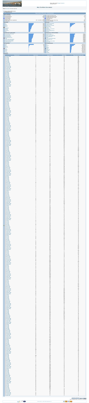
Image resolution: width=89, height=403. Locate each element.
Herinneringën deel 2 (8, 35)
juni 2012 (7, 266)
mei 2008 (7, 327)
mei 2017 (7, 193)
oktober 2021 (8, 128)
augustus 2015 (8, 219)
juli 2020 (7, 146)
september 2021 (8, 129)
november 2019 (8, 156)
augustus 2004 (8, 382)
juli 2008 (7, 324)
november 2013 (8, 245)
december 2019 (8, 155)
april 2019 (7, 165)
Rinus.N (6, 25)
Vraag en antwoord (49, 24)
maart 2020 (8, 151)
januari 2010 (8, 302)
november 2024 (8, 82)
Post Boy (6, 29)
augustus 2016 (8, 204)
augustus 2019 (8, 160)
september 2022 (8, 114)
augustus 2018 (8, 175)
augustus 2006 (8, 353)
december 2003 (8, 392)
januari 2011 (8, 287)
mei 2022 (7, 119)
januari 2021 (8, 139)
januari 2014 (8, 243)
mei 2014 (7, 238)
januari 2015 (8, 228)
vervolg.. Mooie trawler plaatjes (9, 39)
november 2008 (8, 319)
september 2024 (8, 84)
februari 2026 (8, 63)
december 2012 (8, 259)
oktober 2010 (8, 291)
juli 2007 (7, 339)
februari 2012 (8, 271)
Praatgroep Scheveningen (50, 23)
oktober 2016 (8, 202)
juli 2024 (7, 87)
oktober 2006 (8, 350)
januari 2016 (8, 213)
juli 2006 (7, 354)
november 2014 (8, 230)
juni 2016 (7, 207)
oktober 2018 (8, 172)
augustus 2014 (8, 234)
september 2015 (8, 218)
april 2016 (7, 209)
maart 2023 (8, 107)
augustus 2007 (8, 338)
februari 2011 (8, 286)
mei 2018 (7, 178)
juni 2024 (7, 88)
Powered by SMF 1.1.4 (40, 401)
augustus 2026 (8, 56)
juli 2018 (7, 176)
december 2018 (8, 170)
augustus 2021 (8, 130)
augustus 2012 (8, 264)
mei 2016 (7, 208)
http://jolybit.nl (8, 8)
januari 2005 (8, 376)
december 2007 (8, 333)
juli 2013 (7, 250)
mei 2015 (7, 223)
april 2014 (7, 239)
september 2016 (8, 203)
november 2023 (8, 97)
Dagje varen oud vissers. (8, 37)
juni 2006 (7, 355)
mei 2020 (7, 149)
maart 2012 (8, 270)
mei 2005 (7, 371)
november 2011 (8, 275)
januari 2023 (8, 109)
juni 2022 (7, 118)
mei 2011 (7, 282)
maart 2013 (8, 255)
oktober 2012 (8, 261)
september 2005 (8, 366)
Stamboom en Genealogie (50, 25)
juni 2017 (7, 192)
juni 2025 (7, 73)
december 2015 (8, 214)
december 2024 (8, 81)
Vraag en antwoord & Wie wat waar (10, 11)
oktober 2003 (8, 395)
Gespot (47, 40)
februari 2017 (8, 197)
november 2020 (8, 141)
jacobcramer (7, 30)
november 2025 (8, 67)
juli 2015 (7, 220)
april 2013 (7, 254)
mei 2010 (7, 297)
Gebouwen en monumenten (50, 28)
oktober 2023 (8, 98)
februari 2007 (8, 345)
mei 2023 (7, 104)
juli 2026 (7, 57)
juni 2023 (7, 103)
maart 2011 (7, 285)
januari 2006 (8, 361)
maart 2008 (8, 329)
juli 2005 (7, 369)
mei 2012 (7, 267)
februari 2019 (8, 167)
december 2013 (8, 244)
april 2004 (7, 387)
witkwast (6, 26)
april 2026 (7, 61)
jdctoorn (6, 49)
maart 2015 (8, 225)
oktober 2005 (8, 365)
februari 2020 (8, 152)
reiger (6, 24)
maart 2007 (8, 344)
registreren (62, 3)
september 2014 (8, 233)
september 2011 (8, 277)
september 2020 (8, 144)
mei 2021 (7, 134)
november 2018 (8, 171)
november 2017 (8, 186)
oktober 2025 (8, 68)
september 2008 (8, 322)
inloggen (59, 3)
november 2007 (8, 334)
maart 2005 (8, 374)
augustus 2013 (8, 249)
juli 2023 (7, 102)
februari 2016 (8, 212)
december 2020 (8, 140)
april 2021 (7, 135)
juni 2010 (7, 296)
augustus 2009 (8, 308)
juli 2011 (7, 280)
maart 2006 (8, 359)
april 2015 (7, 224)
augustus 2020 (8, 145)
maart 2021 (8, 136)
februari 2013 (8, 256)
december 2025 (8, 66)
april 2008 (7, 328)
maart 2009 (8, 314)
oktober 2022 (8, 113)
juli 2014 (7, 235)
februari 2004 (8, 390)
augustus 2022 (8, 115)
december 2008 (8, 318)
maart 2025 (8, 77)
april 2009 (7, 313)
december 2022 (8, 110)
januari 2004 (8, 391)
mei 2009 (7, 312)
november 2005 (8, 364)
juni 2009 (7, 311)
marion (6, 50)
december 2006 (8, 348)
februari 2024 (8, 93)
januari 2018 (8, 183)
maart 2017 (8, 196)
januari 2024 (8, 94)
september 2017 (8, 188)
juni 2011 (7, 281)
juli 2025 (7, 72)
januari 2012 (8, 272)
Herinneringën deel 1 (49, 39)
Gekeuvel (47, 31)
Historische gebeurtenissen (50, 30)
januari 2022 (8, 124)
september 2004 (8, 381)
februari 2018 (8, 182)
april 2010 (7, 298)
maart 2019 (8, 166)
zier (5, 23)
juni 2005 (7, 370)
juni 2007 (7, 340)
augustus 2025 (8, 71)
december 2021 (8, 125)
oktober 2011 (8, 276)
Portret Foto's (48, 29)
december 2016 (8, 199)
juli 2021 (7, 131)
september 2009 (8, 307)
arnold (6, 48)
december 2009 (8, 303)
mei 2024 (7, 89)
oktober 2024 (8, 83)
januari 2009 (8, 317)
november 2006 (8, 349)
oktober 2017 (8, 187)
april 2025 (7, 76)
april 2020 (7, 150)
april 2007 (7, 343)
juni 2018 (7, 177)
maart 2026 (8, 62)
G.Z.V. (6, 51)
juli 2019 (7, 161)
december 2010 (8, 288)
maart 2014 (8, 240)
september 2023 (8, 99)
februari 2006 (8, 360)
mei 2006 (7, 356)
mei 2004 (7, 386)
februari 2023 (8, 108)
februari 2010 (8, 301)
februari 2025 (8, 78)
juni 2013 (7, 251)
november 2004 (8, 379)
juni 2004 (7, 385)
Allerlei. (6, 38)
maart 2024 (8, 92)
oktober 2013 (8, 246)
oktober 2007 (8, 335)
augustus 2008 (8, 323)
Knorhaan (6, 28)
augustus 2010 (8, 293)
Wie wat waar (48, 26)
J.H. (47, 46)
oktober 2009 (8, 306)
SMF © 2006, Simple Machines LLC (47, 401)
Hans (6, 31)
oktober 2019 (8, 157)
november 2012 (8, 260)
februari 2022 (8, 123)
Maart (47, 48)
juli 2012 (7, 265)
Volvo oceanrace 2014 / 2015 (50, 35)
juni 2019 (7, 162)
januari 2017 (8, 198)
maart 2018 (8, 181)
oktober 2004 (8, 380)
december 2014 (8, 229)
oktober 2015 (8, 217)
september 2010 (8, 292)
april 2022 (7, 120)
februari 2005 (8, 375)
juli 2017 (7, 191)
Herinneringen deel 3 (8, 36)
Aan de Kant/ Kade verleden (9, 40)
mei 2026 (7, 60)
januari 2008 (8, 332)
